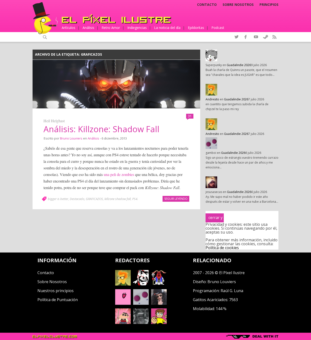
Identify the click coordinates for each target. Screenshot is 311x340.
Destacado (77, 199)
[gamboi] (141, 303)
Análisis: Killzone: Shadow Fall (101, 129)
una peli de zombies (119, 174)
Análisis (88, 27)
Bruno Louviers (71, 138)
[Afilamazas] (123, 322)
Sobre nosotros (238, 5)
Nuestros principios (55, 290)
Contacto (207, 5)
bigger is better (58, 199)
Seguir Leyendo (176, 199)
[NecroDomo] (141, 322)
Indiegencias (137, 27)
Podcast (217, 27)
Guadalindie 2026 (239, 65)
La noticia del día (167, 27)
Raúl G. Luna (232, 290)
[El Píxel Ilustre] (116, 18)
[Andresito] (123, 284)
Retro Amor (111, 27)
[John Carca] (159, 303)
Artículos (68, 27)
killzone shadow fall (117, 199)
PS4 (134, 199)
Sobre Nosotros (52, 281)
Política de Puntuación (57, 299)
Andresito (212, 99)
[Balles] (159, 322)
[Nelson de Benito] (141, 284)
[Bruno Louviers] (123, 303)
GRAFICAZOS (94, 199)
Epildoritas (196, 27)
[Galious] (159, 284)
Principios (268, 5)
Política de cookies (222, 247)
